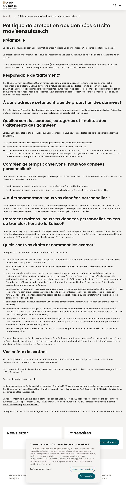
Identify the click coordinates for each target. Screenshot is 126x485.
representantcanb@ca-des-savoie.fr (21, 404)
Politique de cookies (106, 477)
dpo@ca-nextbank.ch (24, 379)
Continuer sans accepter (40, 469)
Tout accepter (86, 476)
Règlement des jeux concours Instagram (22, 477)
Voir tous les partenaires (104, 442)
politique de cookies (98, 190)
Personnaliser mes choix (82, 469)
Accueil (6, 16)
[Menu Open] (120, 4)
